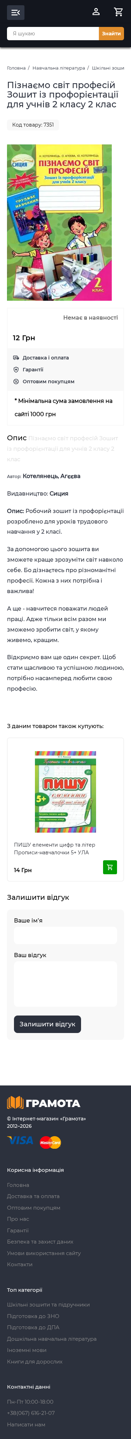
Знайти (111, 33)
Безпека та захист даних (40, 1241)
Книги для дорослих (35, 1361)
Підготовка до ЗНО (33, 1316)
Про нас (18, 1219)
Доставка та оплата (33, 1196)
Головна (16, 68)
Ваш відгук (30, 955)
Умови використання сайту (44, 1253)
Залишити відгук (47, 1024)
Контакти (19, 1264)
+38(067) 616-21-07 (31, 1413)
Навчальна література (58, 68)
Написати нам (26, 1424)
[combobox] (53, 33)
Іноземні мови (26, 1350)
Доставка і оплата (46, 358)
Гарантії (33, 369)
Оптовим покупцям (48, 381)
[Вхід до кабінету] (96, 12)
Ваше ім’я (28, 920)
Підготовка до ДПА (33, 1327)
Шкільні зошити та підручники (48, 1304)
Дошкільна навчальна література (52, 1338)
